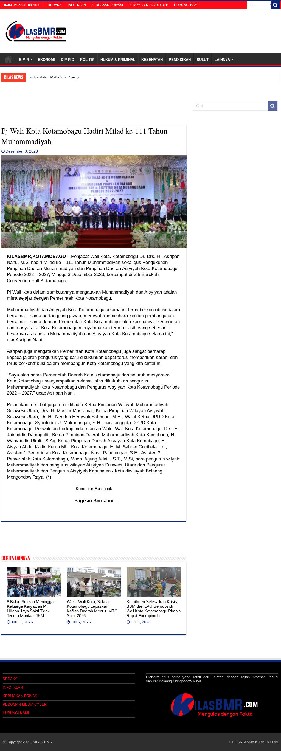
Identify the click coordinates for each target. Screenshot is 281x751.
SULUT (203, 60)
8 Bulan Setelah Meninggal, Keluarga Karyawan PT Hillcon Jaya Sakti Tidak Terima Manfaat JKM (31, 608)
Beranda (8, 59)
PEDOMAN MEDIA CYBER (148, 5)
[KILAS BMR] (35, 30)
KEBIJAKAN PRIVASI (107, 5)
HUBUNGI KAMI (186, 5)
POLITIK (87, 60)
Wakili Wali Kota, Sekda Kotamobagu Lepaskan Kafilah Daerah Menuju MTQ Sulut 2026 (92, 608)
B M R (24, 60)
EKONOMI (46, 60)
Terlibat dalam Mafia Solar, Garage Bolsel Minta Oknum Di (72, 77)
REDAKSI (55, 5)
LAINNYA (222, 60)
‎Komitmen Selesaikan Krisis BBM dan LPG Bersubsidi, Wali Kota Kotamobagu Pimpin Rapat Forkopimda (154, 608)
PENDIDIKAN (180, 60)
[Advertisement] (94, 111)
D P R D (67, 60)
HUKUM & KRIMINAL (117, 60)
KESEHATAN (152, 60)
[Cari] (275, 5)
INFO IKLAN (77, 5)
